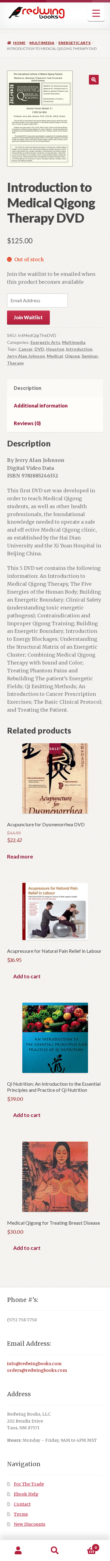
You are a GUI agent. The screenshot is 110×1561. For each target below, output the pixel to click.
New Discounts (29, 1524)
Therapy (15, 363)
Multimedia (41, 42)
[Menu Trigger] (96, 13)
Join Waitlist (28, 317)
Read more (20, 856)
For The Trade (29, 1484)
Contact (22, 1504)
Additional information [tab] (41, 405)
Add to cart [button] (27, 976)
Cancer (25, 349)
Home (19, 42)
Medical (55, 356)
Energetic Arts (74, 42)
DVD (39, 349)
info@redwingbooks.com (34, 1363)
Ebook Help (26, 1494)
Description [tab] (27, 388)
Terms (21, 1514)
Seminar (90, 356)
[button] (94, 80)
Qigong (72, 356)
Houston (55, 349)
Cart (85, 1545)
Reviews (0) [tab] (27, 423)
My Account (18, 1550)
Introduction (79, 349)
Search (55, 1550)
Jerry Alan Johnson (26, 356)
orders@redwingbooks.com (37, 1370)
